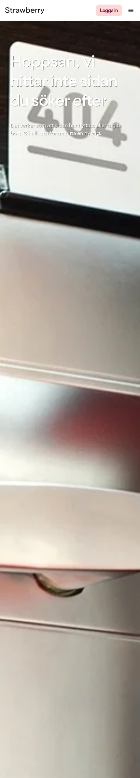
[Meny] (130, 10)
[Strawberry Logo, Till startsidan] (24, 10)
